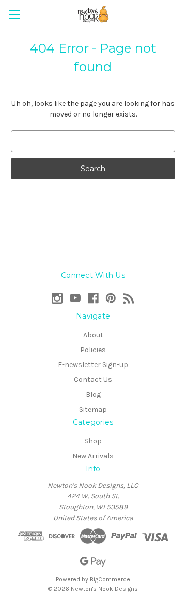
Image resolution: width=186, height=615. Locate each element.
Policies (93, 349)
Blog (93, 394)
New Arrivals (93, 456)
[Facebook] (93, 298)
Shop (93, 441)
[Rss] (128, 298)
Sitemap (93, 409)
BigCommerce (110, 579)
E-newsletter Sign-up (93, 364)
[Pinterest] (110, 298)
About (93, 334)
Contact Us (93, 379)
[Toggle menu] (14, 14)
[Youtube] (75, 298)
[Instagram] (57, 298)
